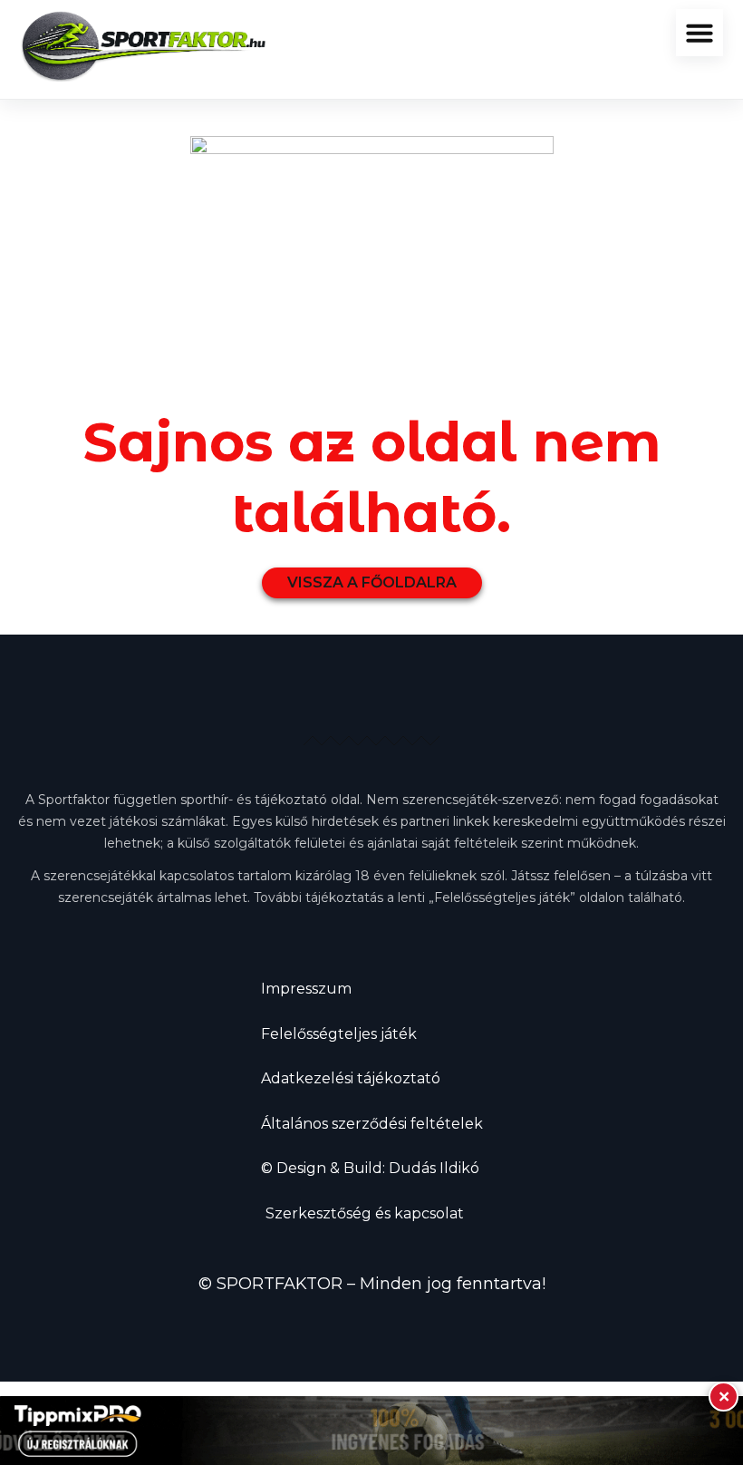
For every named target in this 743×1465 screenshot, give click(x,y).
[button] (699, 32)
